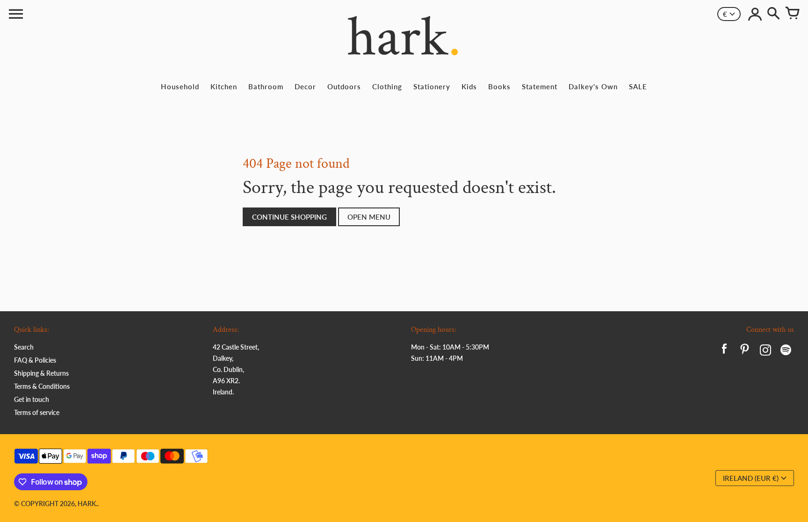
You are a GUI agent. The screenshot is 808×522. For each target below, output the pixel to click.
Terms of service (36, 412)
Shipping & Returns (41, 373)
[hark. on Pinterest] (745, 351)
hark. (87, 504)
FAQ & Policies (35, 360)
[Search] (773, 14)
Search (24, 347)
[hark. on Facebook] (724, 351)
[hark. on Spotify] (786, 351)
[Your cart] (792, 14)
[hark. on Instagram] (765, 351)
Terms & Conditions (42, 386)
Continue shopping (289, 217)
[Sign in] (755, 14)
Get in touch (31, 399)
